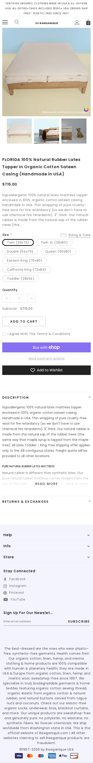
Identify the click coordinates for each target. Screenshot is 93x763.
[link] (86, 109)
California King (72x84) (26, 269)
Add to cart (23, 321)
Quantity (9, 290)
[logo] (46, 21)
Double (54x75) (20, 251)
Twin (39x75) (18, 242)
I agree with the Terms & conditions (39, 334)
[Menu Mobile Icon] (5, 22)
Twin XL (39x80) (54, 242)
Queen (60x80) (58, 251)
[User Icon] (77, 22)
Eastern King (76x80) (24, 260)
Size (7, 235)
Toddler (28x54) (20, 278)
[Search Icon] (17, 22)
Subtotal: (9, 308)
